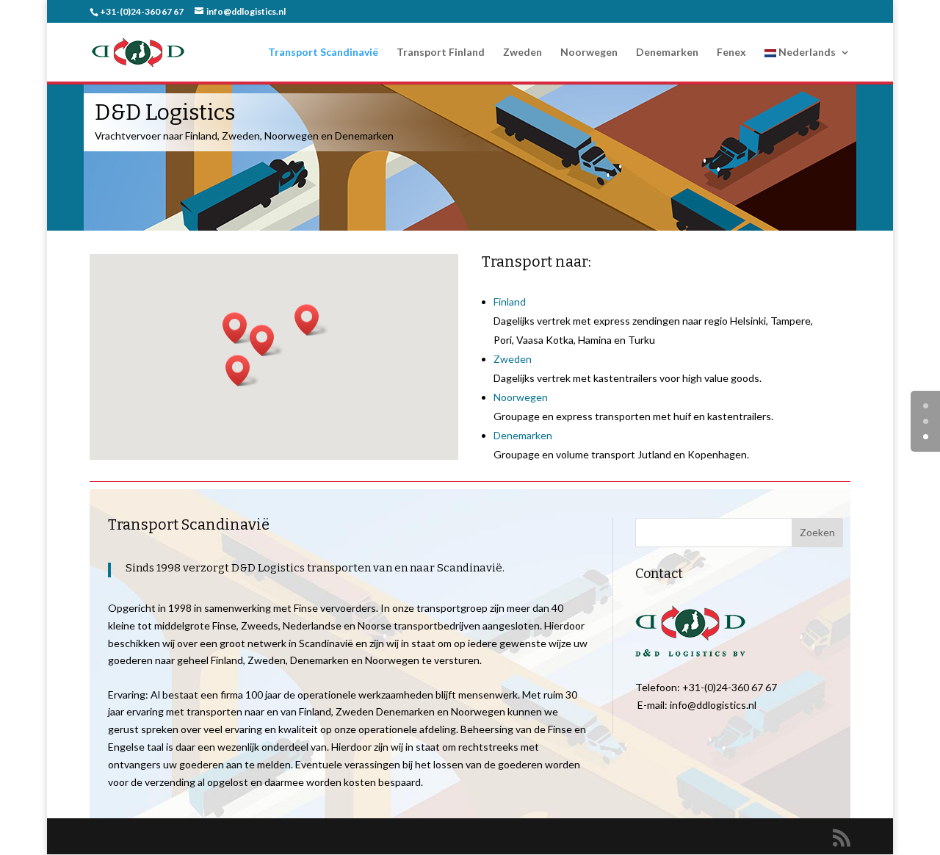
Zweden (522, 52)
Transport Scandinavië (323, 52)
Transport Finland (441, 52)
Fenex (731, 52)
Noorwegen (589, 52)
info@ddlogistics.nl (713, 705)
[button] (311, 320)
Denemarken (667, 52)
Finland (510, 301)
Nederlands (806, 52)
